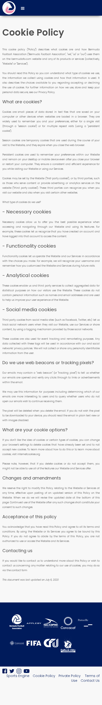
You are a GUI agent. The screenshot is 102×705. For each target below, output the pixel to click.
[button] (23, 8)
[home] (8, 8)
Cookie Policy (44, 675)
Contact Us (90, 680)
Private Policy (70, 675)
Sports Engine (17, 675)
